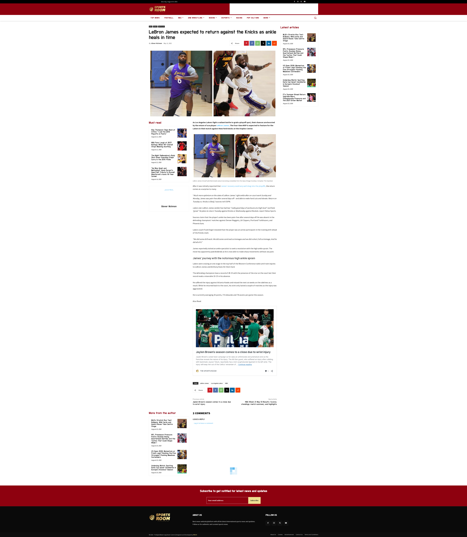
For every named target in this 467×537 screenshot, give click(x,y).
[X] (301, 1)
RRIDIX (195, 535)
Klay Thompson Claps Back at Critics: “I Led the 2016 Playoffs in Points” (163, 132)
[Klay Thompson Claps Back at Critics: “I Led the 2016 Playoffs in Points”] (182, 133)
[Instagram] (297, 1)
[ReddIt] (274, 43)
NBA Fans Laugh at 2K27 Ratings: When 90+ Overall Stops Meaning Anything (162, 145)
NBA (150, 26)
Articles (161, 26)
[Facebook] (294, 1)
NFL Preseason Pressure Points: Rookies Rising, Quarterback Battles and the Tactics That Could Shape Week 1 (163, 439)
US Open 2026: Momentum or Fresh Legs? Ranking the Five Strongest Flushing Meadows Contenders (163, 454)
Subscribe (254, 500)
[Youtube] (304, 1)
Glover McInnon (156, 43)
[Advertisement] (274, 8)
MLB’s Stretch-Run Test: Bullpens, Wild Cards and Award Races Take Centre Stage (162, 423)
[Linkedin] (268, 43)
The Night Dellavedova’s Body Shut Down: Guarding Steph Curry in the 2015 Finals (163, 157)
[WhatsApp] (257, 43)
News (155, 26)
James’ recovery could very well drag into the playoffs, (243, 186)
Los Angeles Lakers (217, 383)
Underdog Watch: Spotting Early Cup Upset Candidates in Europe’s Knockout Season (163, 468)
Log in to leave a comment (203, 423)
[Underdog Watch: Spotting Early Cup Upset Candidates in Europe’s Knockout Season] (182, 469)
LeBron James (222, 125)
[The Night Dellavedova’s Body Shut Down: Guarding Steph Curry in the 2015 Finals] (182, 158)
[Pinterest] (246, 43)
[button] (315, 18)
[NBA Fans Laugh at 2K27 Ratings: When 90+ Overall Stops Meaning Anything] (182, 146)
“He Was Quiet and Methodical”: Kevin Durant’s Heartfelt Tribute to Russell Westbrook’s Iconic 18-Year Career (163, 172)
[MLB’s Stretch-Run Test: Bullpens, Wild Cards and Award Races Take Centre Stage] (182, 423)
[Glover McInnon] (169, 196)
